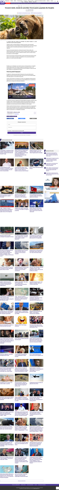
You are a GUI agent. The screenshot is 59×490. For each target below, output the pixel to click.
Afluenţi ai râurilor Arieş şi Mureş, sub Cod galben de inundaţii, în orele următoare (21, 196)
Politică (11, 0)
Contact (36, 484)
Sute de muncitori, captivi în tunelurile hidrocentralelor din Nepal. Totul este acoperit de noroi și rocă (21, 384)
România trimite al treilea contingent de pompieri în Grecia (6, 236)
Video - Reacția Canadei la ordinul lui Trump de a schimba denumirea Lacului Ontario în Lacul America (21, 298)
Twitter (22, 118)
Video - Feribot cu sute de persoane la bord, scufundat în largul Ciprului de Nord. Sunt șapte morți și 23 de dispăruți (6, 210)
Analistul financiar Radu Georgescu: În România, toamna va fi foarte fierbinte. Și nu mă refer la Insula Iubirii (6, 169)
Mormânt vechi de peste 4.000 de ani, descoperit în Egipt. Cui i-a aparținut (6, 398)
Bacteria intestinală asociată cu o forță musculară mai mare (7, 325)
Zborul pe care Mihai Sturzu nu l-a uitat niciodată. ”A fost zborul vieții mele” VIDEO (7, 458)
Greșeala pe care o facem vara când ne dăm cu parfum (6, 383)
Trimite (22, 132)
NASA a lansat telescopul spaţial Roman (36, 168)
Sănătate (48, 0)
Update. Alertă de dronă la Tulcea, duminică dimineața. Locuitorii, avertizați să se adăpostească (6, 283)
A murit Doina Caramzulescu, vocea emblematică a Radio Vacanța (21, 355)
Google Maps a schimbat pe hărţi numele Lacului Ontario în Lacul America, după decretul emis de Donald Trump (6, 152)
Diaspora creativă (31, 0)
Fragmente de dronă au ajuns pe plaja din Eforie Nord (36, 383)
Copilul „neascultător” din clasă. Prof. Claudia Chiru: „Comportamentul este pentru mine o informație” (21, 283)
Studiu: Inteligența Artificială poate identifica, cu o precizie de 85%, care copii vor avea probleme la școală (22, 399)
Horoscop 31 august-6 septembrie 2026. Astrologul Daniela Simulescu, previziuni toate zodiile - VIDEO (7, 413)
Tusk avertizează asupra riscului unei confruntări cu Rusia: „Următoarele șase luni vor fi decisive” (36, 413)
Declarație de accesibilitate (42, 484)
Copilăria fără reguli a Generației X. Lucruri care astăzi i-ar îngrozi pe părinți (21, 209)
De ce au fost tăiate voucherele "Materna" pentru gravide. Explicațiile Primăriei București (21, 475)
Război (15, 0)
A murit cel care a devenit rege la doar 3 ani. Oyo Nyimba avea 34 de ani (21, 443)
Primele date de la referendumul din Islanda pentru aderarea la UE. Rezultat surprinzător (6, 312)
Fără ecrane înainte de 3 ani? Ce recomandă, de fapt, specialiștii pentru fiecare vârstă (6, 268)
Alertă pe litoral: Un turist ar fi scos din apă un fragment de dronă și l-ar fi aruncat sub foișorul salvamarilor (36, 444)
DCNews (2, 2)
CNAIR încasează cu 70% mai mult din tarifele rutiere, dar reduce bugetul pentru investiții (36, 151)
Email (34, 118)
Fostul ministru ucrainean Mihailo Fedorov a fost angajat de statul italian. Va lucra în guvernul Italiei (36, 369)
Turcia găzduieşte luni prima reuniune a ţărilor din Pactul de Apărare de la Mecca (36, 196)
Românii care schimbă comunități (40, 0)
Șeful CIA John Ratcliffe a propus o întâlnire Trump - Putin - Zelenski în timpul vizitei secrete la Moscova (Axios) (36, 269)
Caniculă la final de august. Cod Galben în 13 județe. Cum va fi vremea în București (36, 283)
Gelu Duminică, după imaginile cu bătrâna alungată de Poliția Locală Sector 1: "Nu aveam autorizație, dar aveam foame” (7, 369)
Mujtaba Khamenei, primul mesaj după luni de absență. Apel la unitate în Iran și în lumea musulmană (21, 269)
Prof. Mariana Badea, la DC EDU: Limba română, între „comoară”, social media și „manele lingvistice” (21, 237)
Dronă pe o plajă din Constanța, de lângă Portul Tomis (6, 355)
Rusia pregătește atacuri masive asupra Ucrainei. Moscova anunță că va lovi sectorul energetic (21, 252)
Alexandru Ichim (30, 9)
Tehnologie (26, 1)
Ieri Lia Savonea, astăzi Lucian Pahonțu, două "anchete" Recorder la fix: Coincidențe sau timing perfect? (36, 399)
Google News (17, 113)
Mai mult (35, 1)
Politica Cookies (23, 484)
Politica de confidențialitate (16, 484)
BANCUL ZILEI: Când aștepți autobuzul (20, 325)
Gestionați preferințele (30, 484)
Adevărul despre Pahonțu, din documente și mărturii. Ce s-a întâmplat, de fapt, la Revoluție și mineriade (6, 444)
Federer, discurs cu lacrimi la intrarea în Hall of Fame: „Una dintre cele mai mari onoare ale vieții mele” (36, 210)
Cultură (52, 0)
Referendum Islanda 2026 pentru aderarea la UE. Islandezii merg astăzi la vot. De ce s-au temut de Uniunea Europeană (6, 475)
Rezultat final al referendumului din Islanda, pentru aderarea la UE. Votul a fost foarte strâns (36, 251)
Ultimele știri (7, 0)
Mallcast (30, 1)
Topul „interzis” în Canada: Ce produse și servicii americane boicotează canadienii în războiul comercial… (25, 3)
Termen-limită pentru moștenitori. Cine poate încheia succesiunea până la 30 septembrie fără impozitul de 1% (36, 298)
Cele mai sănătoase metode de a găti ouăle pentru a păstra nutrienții (6, 196)
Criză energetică (20, 0)
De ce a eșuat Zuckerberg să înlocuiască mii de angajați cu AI (36, 355)
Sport (22, 1)
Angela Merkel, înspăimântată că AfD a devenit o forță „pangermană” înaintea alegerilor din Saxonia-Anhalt (7, 298)
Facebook (11, 118)
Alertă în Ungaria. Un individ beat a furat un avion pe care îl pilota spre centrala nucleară (6, 427)
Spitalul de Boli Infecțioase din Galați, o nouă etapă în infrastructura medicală (36, 312)
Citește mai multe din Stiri (21, 480)
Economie (25, 0)
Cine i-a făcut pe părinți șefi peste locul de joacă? (21, 339)
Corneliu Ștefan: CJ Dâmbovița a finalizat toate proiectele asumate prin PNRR (21, 312)
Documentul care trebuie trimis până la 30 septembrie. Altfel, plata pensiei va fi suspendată (36, 236)
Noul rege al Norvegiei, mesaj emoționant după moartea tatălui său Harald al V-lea (36, 326)
